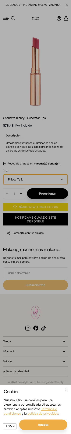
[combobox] (9, 426)
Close (66, 390)
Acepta (43, 425)
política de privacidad (43, 413)
